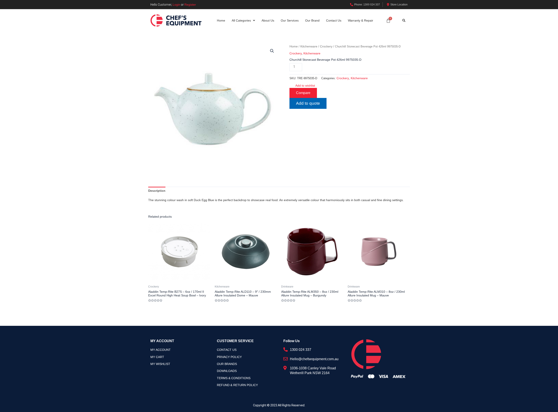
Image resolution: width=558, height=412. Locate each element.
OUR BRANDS (227, 364)
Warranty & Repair (360, 20)
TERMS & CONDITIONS (233, 378)
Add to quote (308, 103)
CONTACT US (226, 349)
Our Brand (312, 20)
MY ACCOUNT (160, 349)
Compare (303, 93)
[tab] (156, 191)
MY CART (157, 357)
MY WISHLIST (160, 364)
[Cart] (388, 20)
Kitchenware (308, 46)
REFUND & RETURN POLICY (237, 385)
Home (221, 20)
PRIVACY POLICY (229, 357)
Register (190, 4)
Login (176, 4)
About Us (268, 20)
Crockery (326, 46)
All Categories (241, 20)
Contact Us (333, 20)
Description (156, 190)
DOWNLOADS (227, 371)
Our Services (290, 20)
